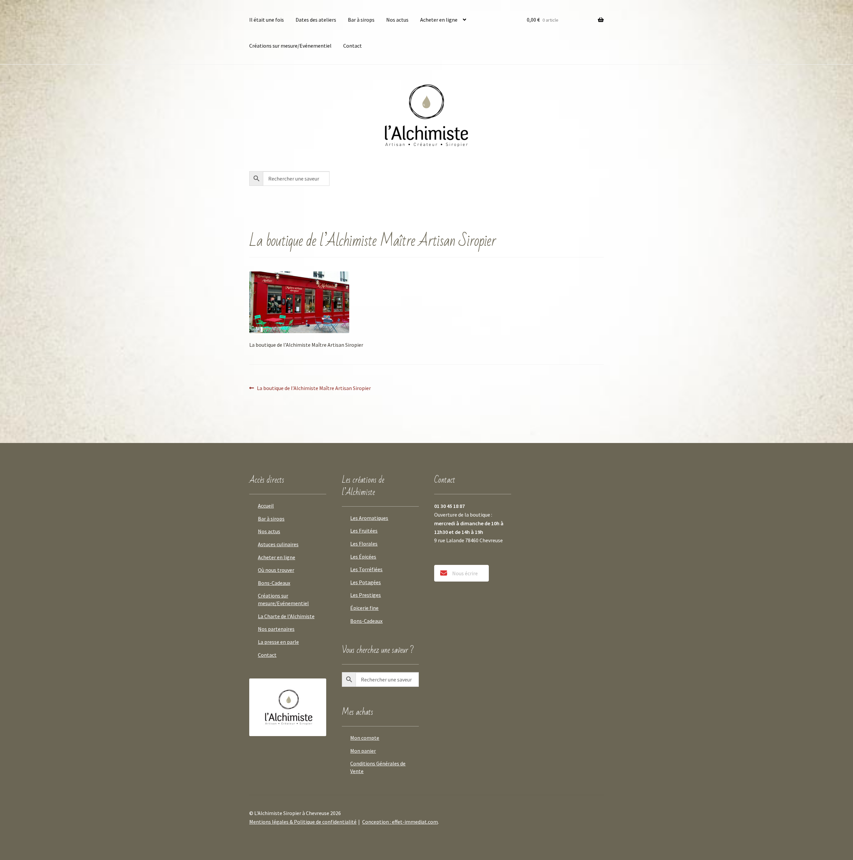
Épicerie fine (364, 608)
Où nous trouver (276, 570)
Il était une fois (266, 19)
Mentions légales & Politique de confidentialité (303, 821)
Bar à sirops (361, 19)
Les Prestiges (365, 595)
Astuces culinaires (278, 544)
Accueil (266, 505)
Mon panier (363, 750)
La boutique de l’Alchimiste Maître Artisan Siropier (314, 388)
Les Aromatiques (369, 518)
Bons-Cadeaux (274, 583)
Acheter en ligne (438, 19)
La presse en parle (278, 642)
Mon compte (364, 737)
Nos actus (397, 19)
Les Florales (364, 543)
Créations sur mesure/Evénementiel (290, 45)
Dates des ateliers (316, 19)
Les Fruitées (364, 530)
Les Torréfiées (366, 569)
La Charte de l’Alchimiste (286, 616)
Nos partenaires (276, 629)
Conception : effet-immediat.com (400, 821)
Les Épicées (363, 556)
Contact (352, 45)
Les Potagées (365, 582)
